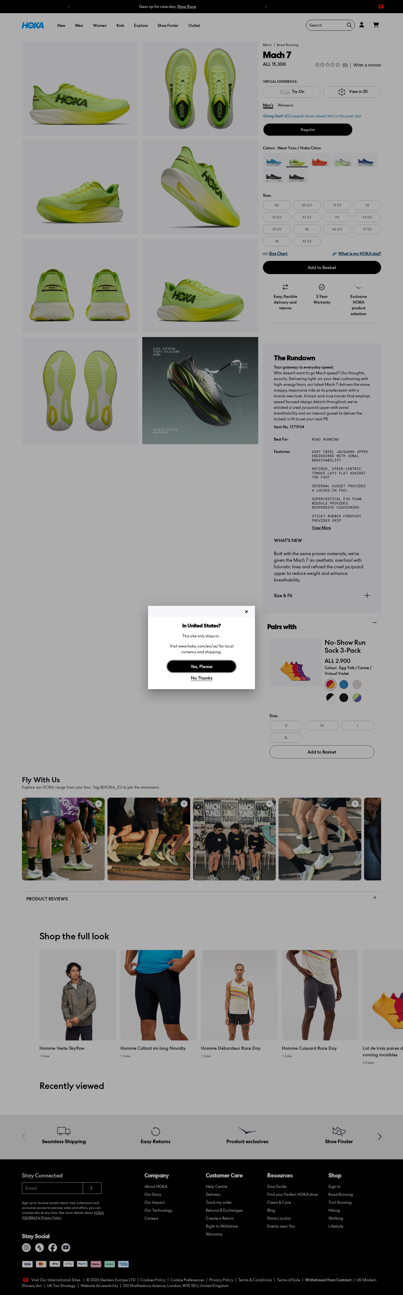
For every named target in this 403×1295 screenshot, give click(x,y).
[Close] (246, 611)
